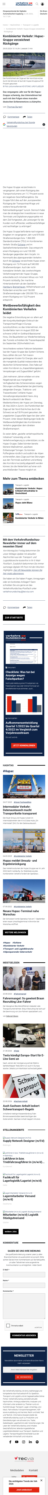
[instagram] (23, 1442)
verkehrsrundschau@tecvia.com (18, 591)
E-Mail (5, 1270)
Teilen (29, 117)
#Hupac (8, 771)
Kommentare (13, 117)
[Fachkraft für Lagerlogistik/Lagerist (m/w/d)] (21, 1174)
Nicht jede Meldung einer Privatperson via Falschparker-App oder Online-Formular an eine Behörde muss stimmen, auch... (22, 686)
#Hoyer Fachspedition (22, 802)
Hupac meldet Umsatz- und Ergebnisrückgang (20, 862)
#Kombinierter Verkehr (23, 856)
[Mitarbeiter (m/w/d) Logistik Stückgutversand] (22, 1212)
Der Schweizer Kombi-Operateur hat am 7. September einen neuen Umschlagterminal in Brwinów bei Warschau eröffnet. (24, 921)
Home (5, 25)
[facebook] (10, 1442)
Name (5, 1280)
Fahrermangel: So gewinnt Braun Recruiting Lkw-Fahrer (23, 1000)
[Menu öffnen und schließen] (5, 4)
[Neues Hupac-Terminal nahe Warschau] (24, 891)
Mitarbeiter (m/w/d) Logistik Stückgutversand (20, 1216)
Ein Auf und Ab (11, 737)
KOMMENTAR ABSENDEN (24, 1335)
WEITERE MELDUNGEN (15, 932)
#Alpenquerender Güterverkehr (17, 952)
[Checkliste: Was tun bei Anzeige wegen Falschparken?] (24, 653)
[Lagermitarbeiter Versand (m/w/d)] (17, 1193)
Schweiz (16, 261)
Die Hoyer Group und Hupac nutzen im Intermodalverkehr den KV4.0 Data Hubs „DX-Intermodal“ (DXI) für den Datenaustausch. (21, 820)
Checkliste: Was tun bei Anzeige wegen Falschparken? (20, 675)
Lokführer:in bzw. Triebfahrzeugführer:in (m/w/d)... (24, 1160)
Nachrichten (15, 25)
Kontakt (33, 1470)
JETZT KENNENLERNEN (24, 745)
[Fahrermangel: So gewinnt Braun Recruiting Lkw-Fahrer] (24, 978)
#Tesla (16, 1051)
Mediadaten (17, 1470)
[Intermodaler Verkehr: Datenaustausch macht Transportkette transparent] (24, 787)
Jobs (13, 1477)
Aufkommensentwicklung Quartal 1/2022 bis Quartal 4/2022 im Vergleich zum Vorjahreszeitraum (22, 727)
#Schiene (16, 942)
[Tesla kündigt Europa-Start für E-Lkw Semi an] (24, 1035)
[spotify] (37, 1442)
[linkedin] (30, 1442)
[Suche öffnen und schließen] (36, 4)
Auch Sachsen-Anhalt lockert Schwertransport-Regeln (21, 1107)
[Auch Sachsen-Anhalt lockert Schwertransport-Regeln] (24, 1086)
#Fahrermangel (20, 994)
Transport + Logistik (31, 25)
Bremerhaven (19, 287)
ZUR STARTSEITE (14, 617)
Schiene (21, 244)
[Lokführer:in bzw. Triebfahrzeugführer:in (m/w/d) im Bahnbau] (24, 1154)
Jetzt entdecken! (24, 1490)
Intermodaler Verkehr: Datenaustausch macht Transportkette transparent (20, 810)
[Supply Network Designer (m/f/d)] (17, 1138)
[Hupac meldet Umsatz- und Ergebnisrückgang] (24, 841)
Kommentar (8, 1291)
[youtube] (16, 1442)
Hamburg (7, 287)
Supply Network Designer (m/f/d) (23, 1140)
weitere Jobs (11, 1231)
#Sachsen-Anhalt (21, 1101)
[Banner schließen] (41, 1480)
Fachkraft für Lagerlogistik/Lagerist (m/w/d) (22, 1179)
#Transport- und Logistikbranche (18, 949)
